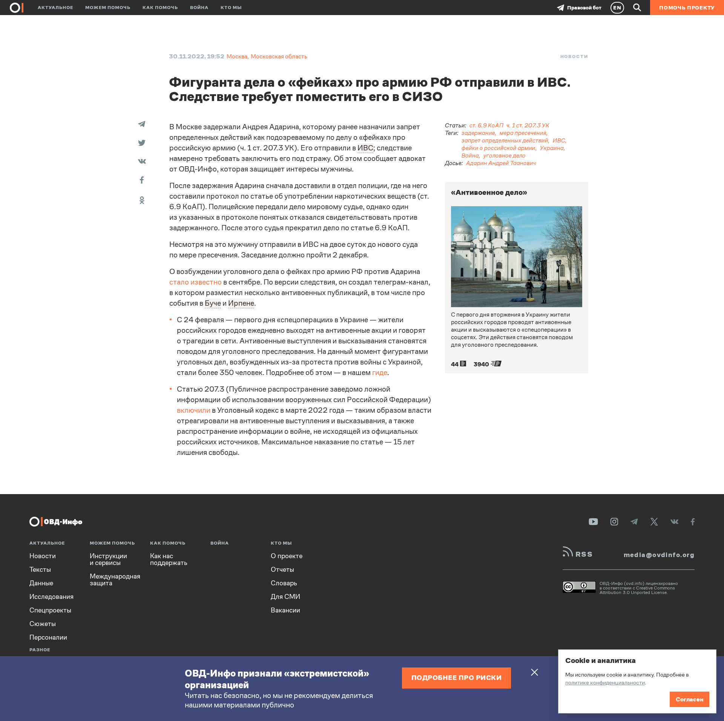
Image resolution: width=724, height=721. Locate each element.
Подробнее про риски (456, 677)
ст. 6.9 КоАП (486, 125)
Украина (552, 148)
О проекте (286, 556)
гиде (379, 372)
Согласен (689, 699)
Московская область (279, 56)
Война (199, 7)
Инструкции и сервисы (108, 559)
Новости (574, 57)
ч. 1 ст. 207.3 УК (527, 125)
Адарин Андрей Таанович (501, 163)
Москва (237, 56)
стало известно (195, 282)
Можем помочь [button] (107, 7)
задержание (478, 133)
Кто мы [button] (231, 7)
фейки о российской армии (498, 148)
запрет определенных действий (505, 140)
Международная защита (115, 579)
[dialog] (637, 681)
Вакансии (285, 610)
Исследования (51, 596)
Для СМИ (285, 596)
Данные (41, 583)
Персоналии (48, 637)
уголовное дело (504, 155)
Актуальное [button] (55, 7)
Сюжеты (42, 623)
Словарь (284, 583)
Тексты (40, 569)
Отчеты (282, 569)
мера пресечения (523, 133)
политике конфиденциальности (605, 682)
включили (193, 410)
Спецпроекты (50, 610)
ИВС (559, 140)
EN (617, 7)
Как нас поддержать (168, 559)
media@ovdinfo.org (659, 554)
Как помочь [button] (160, 7)
